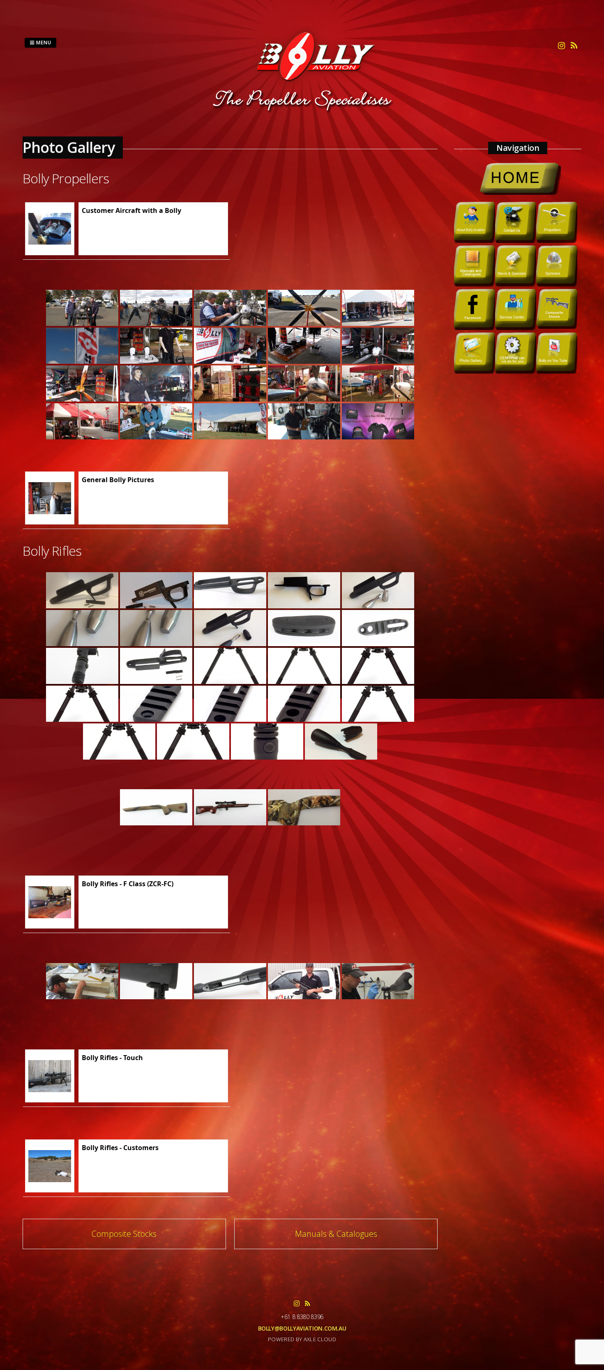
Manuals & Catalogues (336, 1233)
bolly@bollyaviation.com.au (302, 1328)
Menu (43, 42)
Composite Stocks (124, 1233)
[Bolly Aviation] (302, 112)
